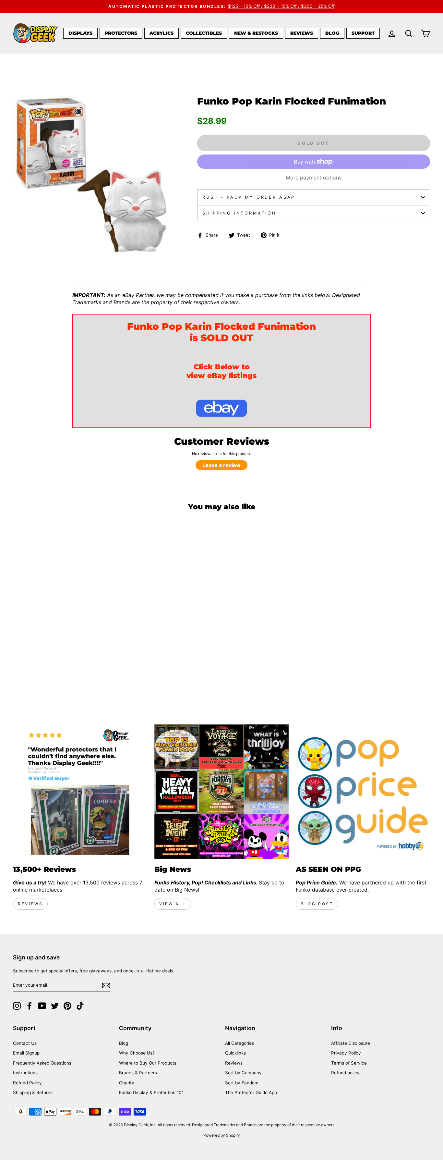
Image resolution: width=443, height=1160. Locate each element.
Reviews (301, 33)
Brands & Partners (138, 1072)
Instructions (25, 1072)
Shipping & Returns (33, 1092)
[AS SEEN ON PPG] (363, 791)
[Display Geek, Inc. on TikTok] (80, 1006)
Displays (80, 33)
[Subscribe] (106, 985)
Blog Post (317, 903)
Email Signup (26, 1052)
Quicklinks (235, 1052)
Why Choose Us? (137, 1052)
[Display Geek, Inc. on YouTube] (42, 1006)
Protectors (121, 33)
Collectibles (204, 33)
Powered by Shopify (221, 1135)
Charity (126, 1082)
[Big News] (221, 791)
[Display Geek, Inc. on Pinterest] (67, 1006)
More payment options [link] (313, 177)
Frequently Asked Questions (42, 1063)
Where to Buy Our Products (147, 1063)
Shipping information (239, 213)
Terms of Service (349, 1063)
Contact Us (25, 1043)
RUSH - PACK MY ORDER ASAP (248, 197)
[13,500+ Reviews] (80, 791)
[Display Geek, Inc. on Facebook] (29, 1006)
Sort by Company (243, 1072)
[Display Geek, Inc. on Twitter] (55, 1006)
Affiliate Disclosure (350, 1043)
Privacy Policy (346, 1052)
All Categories (239, 1043)
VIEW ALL (172, 903)
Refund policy (345, 1072)
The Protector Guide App (251, 1092)
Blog (332, 33)
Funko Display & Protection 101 (151, 1092)
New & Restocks (256, 33)
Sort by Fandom (241, 1082)
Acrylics (162, 33)
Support (363, 33)
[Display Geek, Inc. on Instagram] (17, 1006)
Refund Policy (27, 1082)
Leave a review (221, 465)
